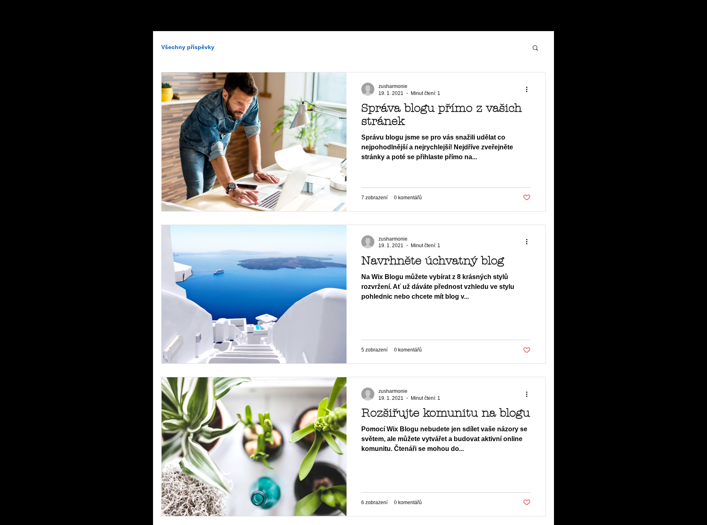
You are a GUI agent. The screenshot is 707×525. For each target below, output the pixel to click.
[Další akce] (529, 89)
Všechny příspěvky (187, 47)
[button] (535, 48)
